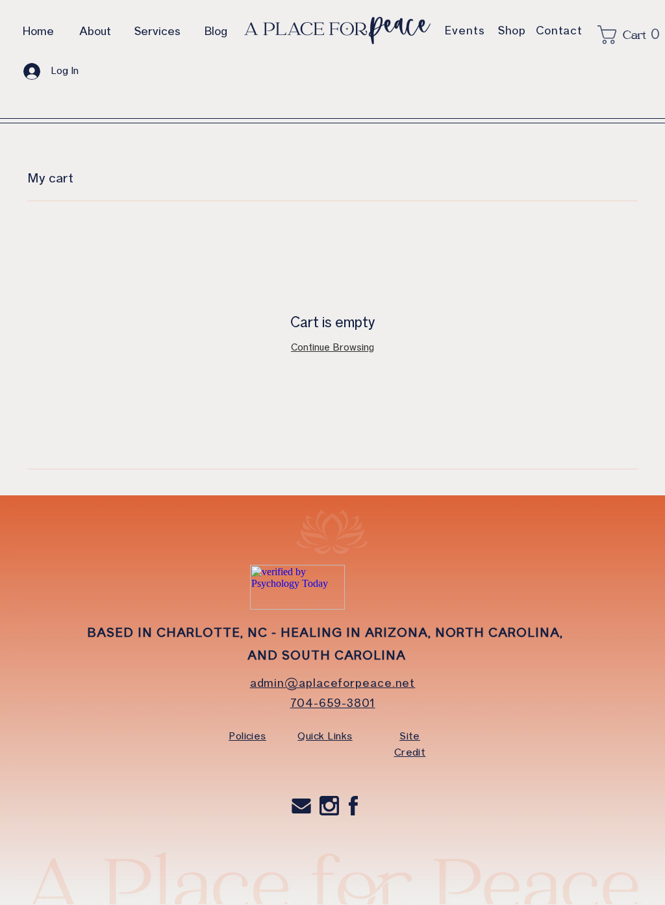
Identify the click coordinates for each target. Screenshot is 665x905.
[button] (621, 34)
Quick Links (324, 736)
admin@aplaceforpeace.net (333, 683)
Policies (247, 736)
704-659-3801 (332, 703)
